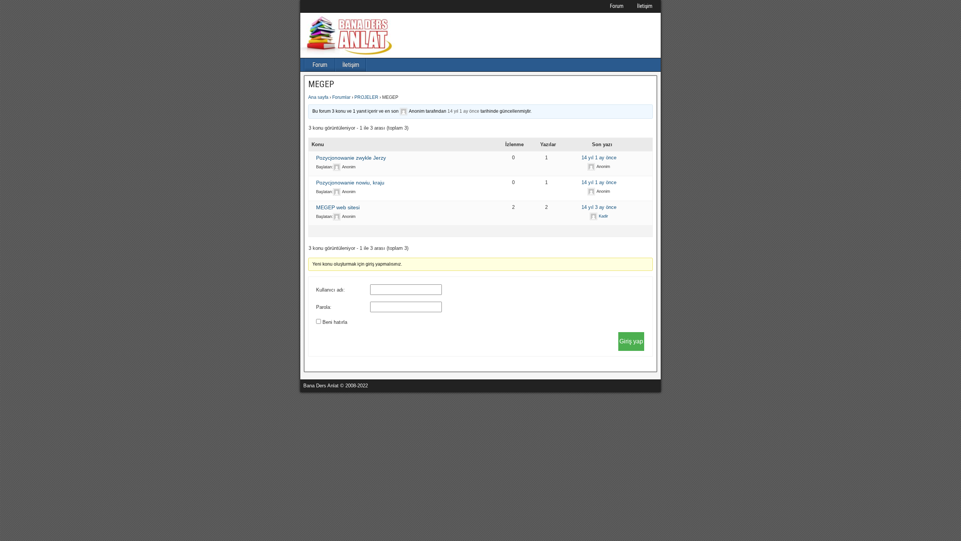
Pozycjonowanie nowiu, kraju (350, 183)
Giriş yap (631, 341)
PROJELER (366, 97)
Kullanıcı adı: (330, 290)
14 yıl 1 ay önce (463, 111)
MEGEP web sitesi (338, 207)
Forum (617, 6)
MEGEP (321, 84)
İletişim (644, 6)
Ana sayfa (318, 97)
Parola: (323, 307)
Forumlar (341, 97)
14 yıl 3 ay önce (598, 207)
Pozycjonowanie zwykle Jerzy (351, 158)
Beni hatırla (334, 322)
